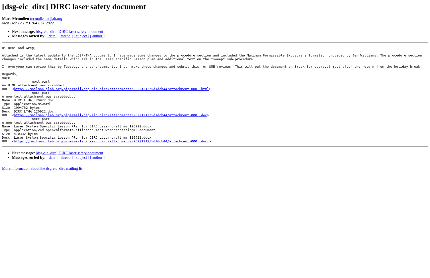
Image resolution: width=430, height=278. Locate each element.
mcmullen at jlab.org (46, 18)
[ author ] (97, 36)
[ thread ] (65, 36)
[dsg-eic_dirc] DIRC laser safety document (69, 31)
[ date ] (52, 36)
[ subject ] (81, 36)
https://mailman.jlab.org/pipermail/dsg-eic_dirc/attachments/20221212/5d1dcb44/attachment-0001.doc (110, 115)
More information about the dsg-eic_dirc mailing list (42, 168)
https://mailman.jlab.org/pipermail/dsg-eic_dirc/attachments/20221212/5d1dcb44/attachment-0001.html (111, 89)
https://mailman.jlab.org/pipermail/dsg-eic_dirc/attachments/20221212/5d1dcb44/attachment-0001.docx (111, 141)
